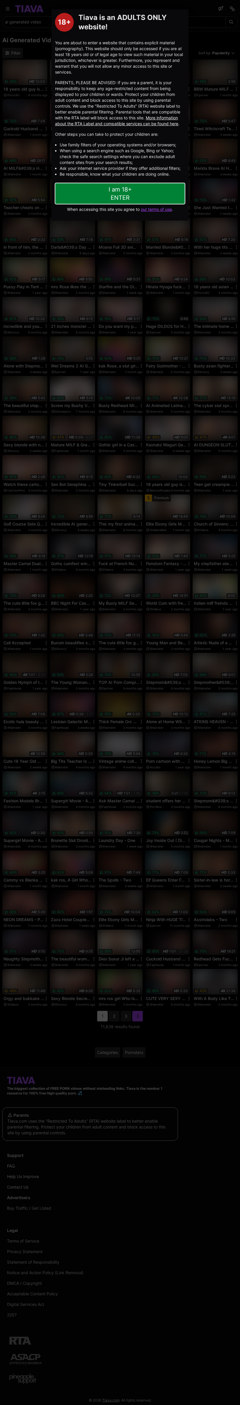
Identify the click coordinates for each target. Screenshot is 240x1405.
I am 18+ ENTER (120, 193)
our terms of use (156, 209)
